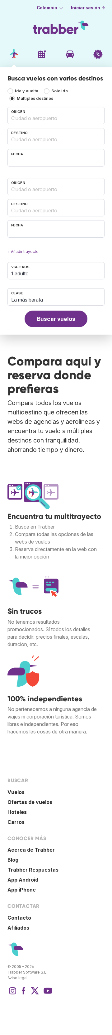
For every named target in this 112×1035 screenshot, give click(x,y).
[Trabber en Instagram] (12, 994)
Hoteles (17, 812)
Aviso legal (17, 977)
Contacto (19, 918)
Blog (12, 860)
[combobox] (56, 115)
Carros (16, 822)
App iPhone (21, 890)
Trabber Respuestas (32, 870)
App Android (22, 880)
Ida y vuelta (26, 91)
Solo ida (59, 91)
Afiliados (18, 928)
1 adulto (20, 273)
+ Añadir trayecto (23, 251)
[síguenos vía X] (35, 994)
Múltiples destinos (35, 98)
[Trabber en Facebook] (24, 994)
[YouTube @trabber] (47, 994)
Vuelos (16, 792)
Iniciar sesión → (88, 7)
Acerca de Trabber (31, 850)
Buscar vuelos (56, 319)
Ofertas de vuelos (29, 802)
